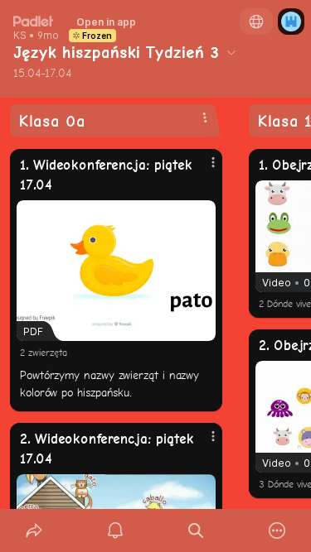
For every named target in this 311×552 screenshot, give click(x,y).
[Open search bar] (196, 530)
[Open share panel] (34, 530)
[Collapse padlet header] (231, 52)
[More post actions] (202, 168)
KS (20, 35)
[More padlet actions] (277, 530)
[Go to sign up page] (291, 21)
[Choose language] (256, 21)
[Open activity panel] (115, 530)
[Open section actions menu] (204, 117)
